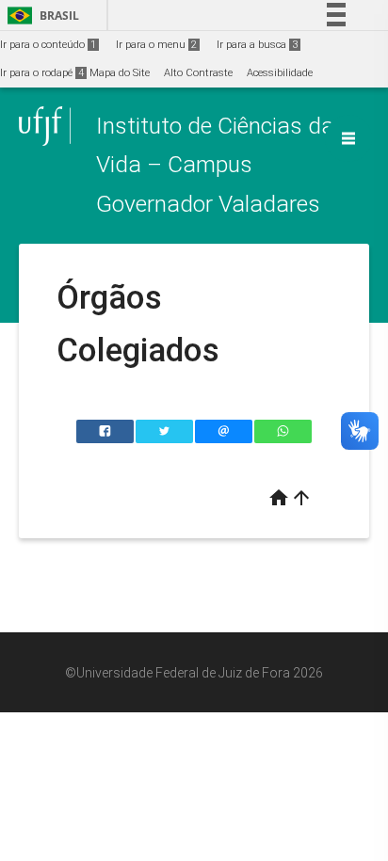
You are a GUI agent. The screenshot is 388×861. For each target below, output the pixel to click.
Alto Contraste (198, 73)
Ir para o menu (156, 45)
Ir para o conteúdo (48, 45)
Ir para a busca (257, 45)
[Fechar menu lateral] (348, 138)
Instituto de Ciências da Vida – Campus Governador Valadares (215, 164)
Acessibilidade (280, 73)
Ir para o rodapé (42, 73)
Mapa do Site (119, 73)
